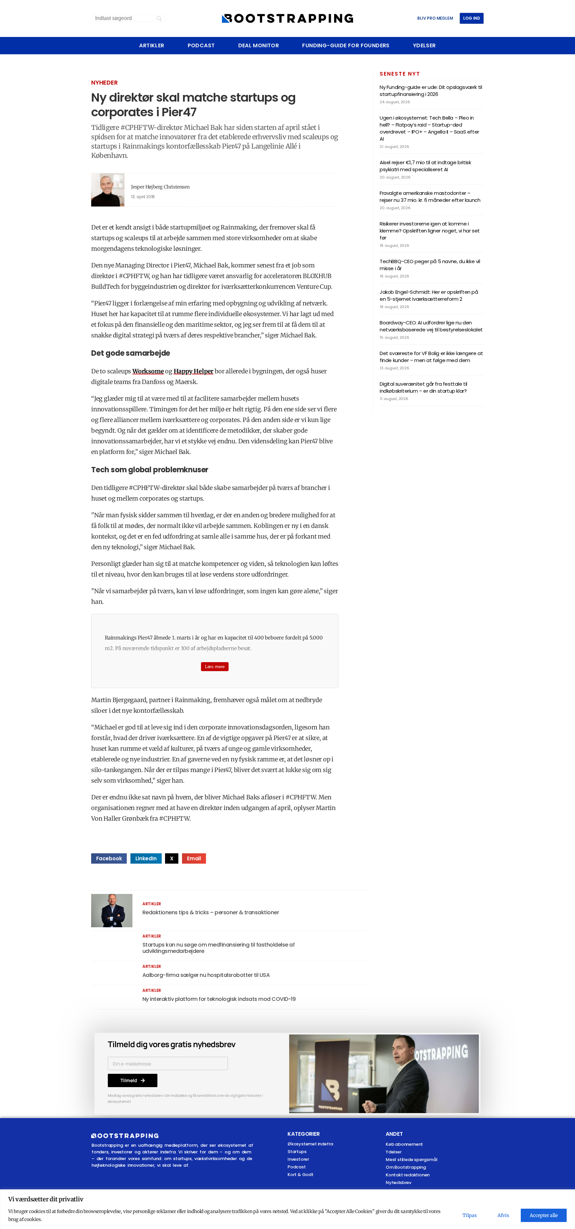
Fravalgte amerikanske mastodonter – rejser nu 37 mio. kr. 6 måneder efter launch (430, 197)
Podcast (201, 45)
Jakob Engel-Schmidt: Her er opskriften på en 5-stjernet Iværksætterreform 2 (429, 295)
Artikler (151, 45)
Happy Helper (194, 371)
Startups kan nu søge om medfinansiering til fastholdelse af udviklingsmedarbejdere (218, 948)
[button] (109, 858)
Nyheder (104, 82)
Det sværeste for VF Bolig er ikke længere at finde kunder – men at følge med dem (431, 357)
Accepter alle (544, 1215)
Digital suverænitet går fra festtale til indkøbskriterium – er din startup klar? (423, 387)
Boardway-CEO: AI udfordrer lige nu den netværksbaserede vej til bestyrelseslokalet (431, 326)
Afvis (503, 1215)
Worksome (148, 371)
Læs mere (215, 666)
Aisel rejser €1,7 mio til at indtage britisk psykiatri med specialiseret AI (425, 166)
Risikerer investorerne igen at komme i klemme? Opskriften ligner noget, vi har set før (430, 230)
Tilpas (470, 1215)
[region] (287, 1209)
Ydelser (424, 45)
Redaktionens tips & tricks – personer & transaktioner (210, 912)
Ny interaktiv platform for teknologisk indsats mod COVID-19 (219, 999)
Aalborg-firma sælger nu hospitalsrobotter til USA (206, 975)
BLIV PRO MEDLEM (435, 18)
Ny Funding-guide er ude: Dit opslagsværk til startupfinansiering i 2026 (431, 91)
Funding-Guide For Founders (345, 45)
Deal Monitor (258, 45)
